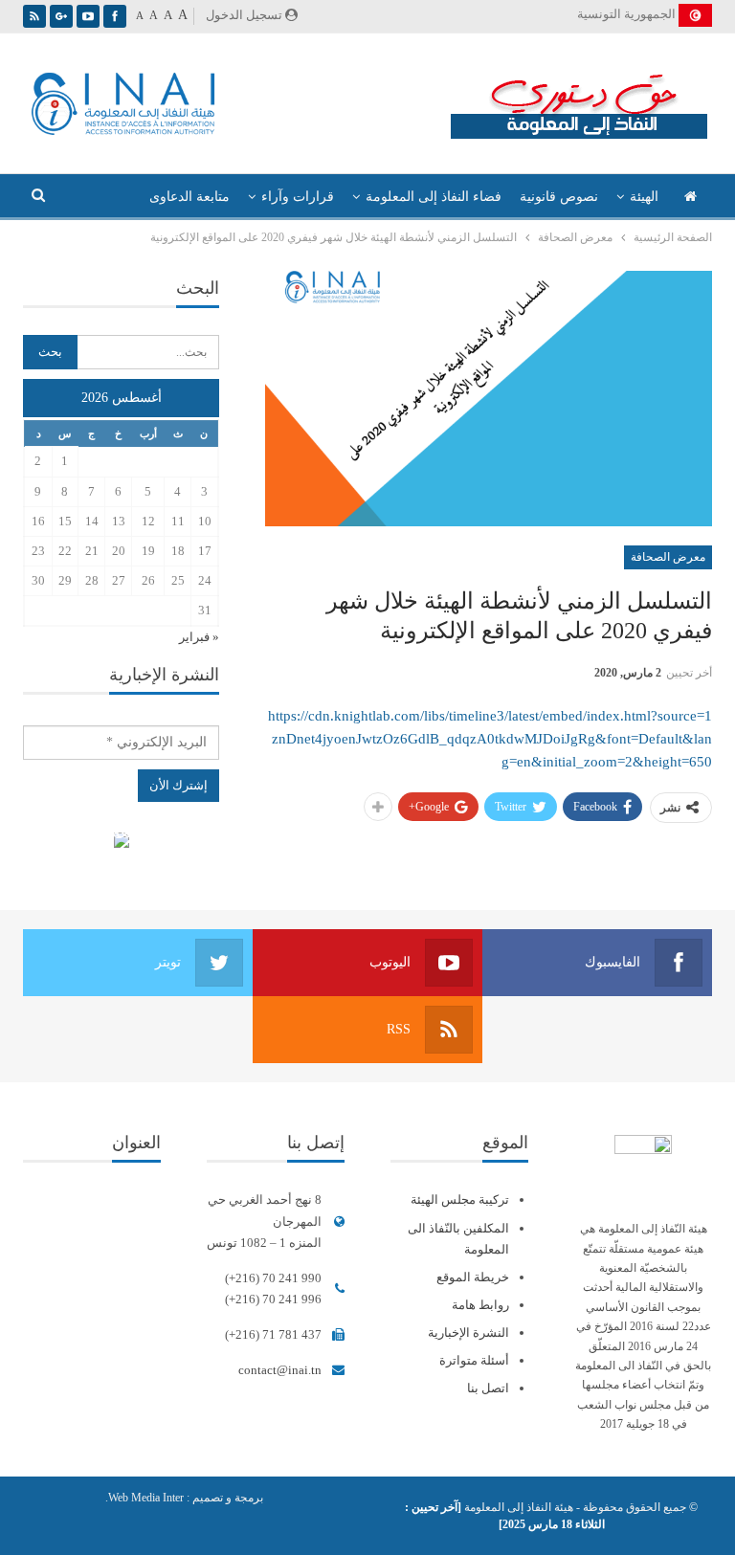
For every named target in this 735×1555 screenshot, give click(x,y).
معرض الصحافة (668, 557)
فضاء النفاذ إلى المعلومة (433, 196)
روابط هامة (480, 1305)
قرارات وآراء (297, 196)
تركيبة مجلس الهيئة (460, 1199)
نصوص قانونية (559, 196)
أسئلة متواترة (474, 1360)
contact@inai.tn (280, 1370)
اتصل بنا (488, 1388)
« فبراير (199, 637)
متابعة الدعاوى (189, 196)
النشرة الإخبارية (468, 1332)
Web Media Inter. (144, 1497)
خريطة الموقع (472, 1277)
